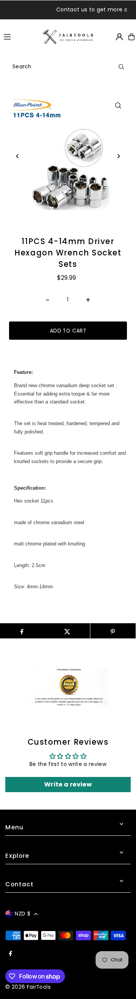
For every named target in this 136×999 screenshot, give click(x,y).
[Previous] (17, 156)
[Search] (121, 67)
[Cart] (131, 36)
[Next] (118, 156)
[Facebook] (10, 954)
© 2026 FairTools (27, 987)
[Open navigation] (19, 36)
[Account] (119, 36)
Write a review (68, 784)
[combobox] (68, 67)
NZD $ (22, 913)
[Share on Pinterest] (113, 630)
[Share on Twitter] (67, 630)
